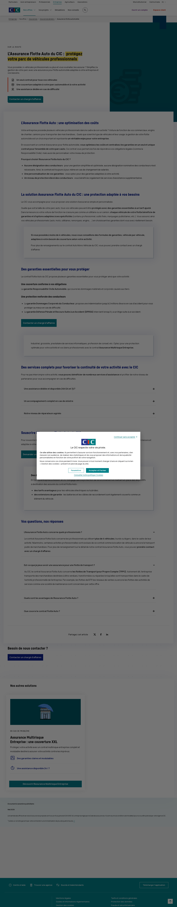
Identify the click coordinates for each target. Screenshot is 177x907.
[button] (97, 470)
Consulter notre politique (88, 475)
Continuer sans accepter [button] (124, 437)
